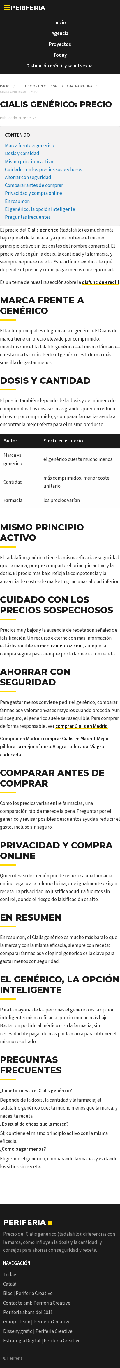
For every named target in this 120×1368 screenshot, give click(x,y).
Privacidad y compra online (33, 193)
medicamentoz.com (61, 646)
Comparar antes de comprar (34, 185)
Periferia (28, 7)
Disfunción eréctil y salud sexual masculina (55, 86)
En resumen (17, 201)
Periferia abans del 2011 (28, 1312)
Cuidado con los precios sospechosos (43, 169)
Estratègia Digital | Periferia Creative (42, 1340)
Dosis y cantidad (22, 153)
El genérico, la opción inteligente (40, 209)
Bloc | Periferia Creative (28, 1293)
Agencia (60, 33)
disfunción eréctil (100, 282)
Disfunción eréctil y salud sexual (60, 66)
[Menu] (7, 7)
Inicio (60, 22)
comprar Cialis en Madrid (81, 726)
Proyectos (60, 44)
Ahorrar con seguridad (28, 177)
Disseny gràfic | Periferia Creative (38, 1331)
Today (60, 55)
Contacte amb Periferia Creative (36, 1303)
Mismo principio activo (29, 161)
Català (9, 1284)
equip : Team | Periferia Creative (36, 1321)
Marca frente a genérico (29, 145)
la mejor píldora (34, 746)
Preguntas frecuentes (28, 217)
